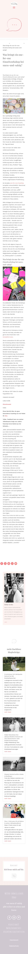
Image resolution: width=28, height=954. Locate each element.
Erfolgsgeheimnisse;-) (16, 43)
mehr (5, 622)
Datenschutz (14, 946)
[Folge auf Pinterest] (19, 918)
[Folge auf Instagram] (14, 918)
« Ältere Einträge (8, 847)
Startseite (6, 43)
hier (6, 416)
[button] (1, 563)
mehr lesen (7, 712)
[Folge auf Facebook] (9, 918)
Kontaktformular (8, 337)
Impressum (14, 940)
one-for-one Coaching (17, 183)
